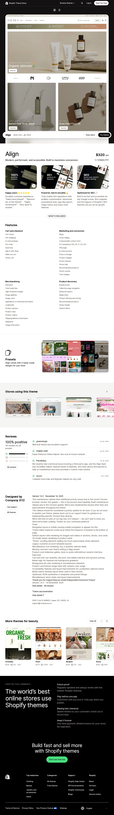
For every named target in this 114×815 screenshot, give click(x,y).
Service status (95, 794)
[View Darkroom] (82, 356)
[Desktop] (54, 10)
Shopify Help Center (76, 781)
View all (93, 621)
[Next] (107, 391)
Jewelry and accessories (31, 791)
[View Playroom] (68, 356)
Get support (12, 507)
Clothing (29, 781)
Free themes (52, 786)
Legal (91, 790)
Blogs (70, 794)
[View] (18, 407)
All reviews (11, 467)
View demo (90, 135)
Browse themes (66, 3)
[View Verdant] (54, 356)
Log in (89, 3)
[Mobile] (59, 10)
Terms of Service (12, 808)
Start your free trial (57, 759)
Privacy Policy (28, 808)
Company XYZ (103, 160)
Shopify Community (76, 790)
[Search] (82, 3)
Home (28, 797)
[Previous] (101, 391)
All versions (49, 586)
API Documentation (76, 786)
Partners (92, 786)
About (91, 781)
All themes (11, 512)
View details (37, 586)
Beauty (29, 786)
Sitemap (63, 808)
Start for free (101, 3)
